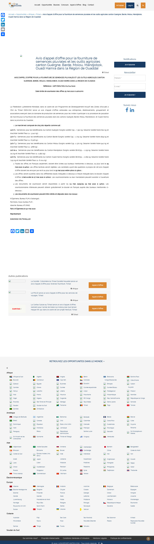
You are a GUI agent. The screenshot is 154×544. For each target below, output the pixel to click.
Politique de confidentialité (120, 539)
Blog (84, 5)
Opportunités (47, 5)
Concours (65, 5)
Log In (130, 5)
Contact (91, 5)
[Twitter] (2, 19)
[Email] (2, 29)
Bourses (56, 5)
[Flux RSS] (143, 5)
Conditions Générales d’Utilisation (76, 539)
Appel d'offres (97, 285)
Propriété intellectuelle (50, 539)
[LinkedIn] (2, 24)
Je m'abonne (130, 65)
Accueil (37, 5)
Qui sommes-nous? (30, 539)
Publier (121, 5)
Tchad (38, 14)
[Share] (2, 34)
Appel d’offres (75, 5)
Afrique (31, 14)
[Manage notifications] (148, 539)
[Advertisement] (77, 37)
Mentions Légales (100, 539)
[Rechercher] (137, 5)
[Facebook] (2, 15)
